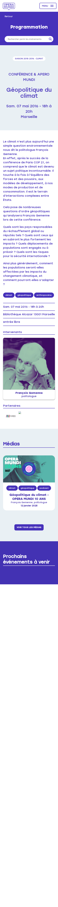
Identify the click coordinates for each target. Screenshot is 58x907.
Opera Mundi (9, 6)
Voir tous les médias (29, 527)
